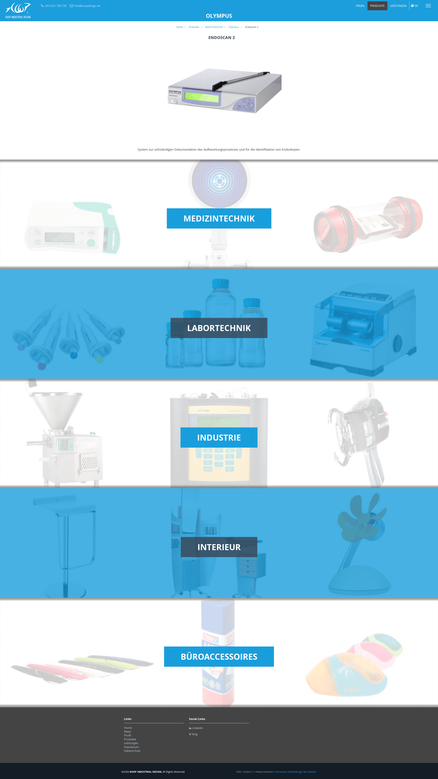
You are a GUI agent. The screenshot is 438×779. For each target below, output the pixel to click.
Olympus (234, 27)
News (127, 731)
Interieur (219, 547)
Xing (194, 734)
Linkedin (197, 728)
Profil (360, 6)
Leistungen (398, 6)
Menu (428, 5)
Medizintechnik (214, 27)
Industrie (219, 437)
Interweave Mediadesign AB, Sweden (295, 771)
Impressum (131, 747)
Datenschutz (132, 751)
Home (179, 27)
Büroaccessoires (219, 656)
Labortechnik (219, 328)
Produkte (377, 6)
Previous (125, 90)
